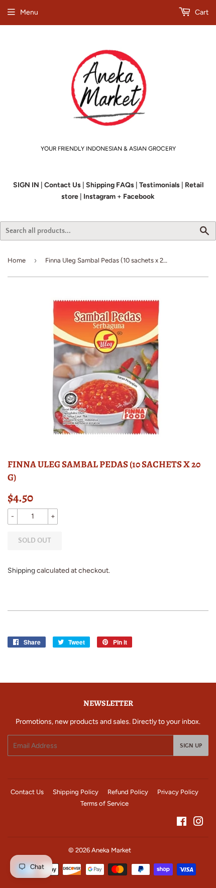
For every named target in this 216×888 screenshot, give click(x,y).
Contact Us (27, 792)
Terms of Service (104, 803)
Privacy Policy (177, 792)
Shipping (21, 570)
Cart (200, 12)
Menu (29, 12)
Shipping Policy (75, 792)
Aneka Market (111, 850)
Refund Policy (127, 792)
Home (17, 260)
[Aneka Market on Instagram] (198, 823)
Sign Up (191, 745)
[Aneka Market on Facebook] (181, 823)
